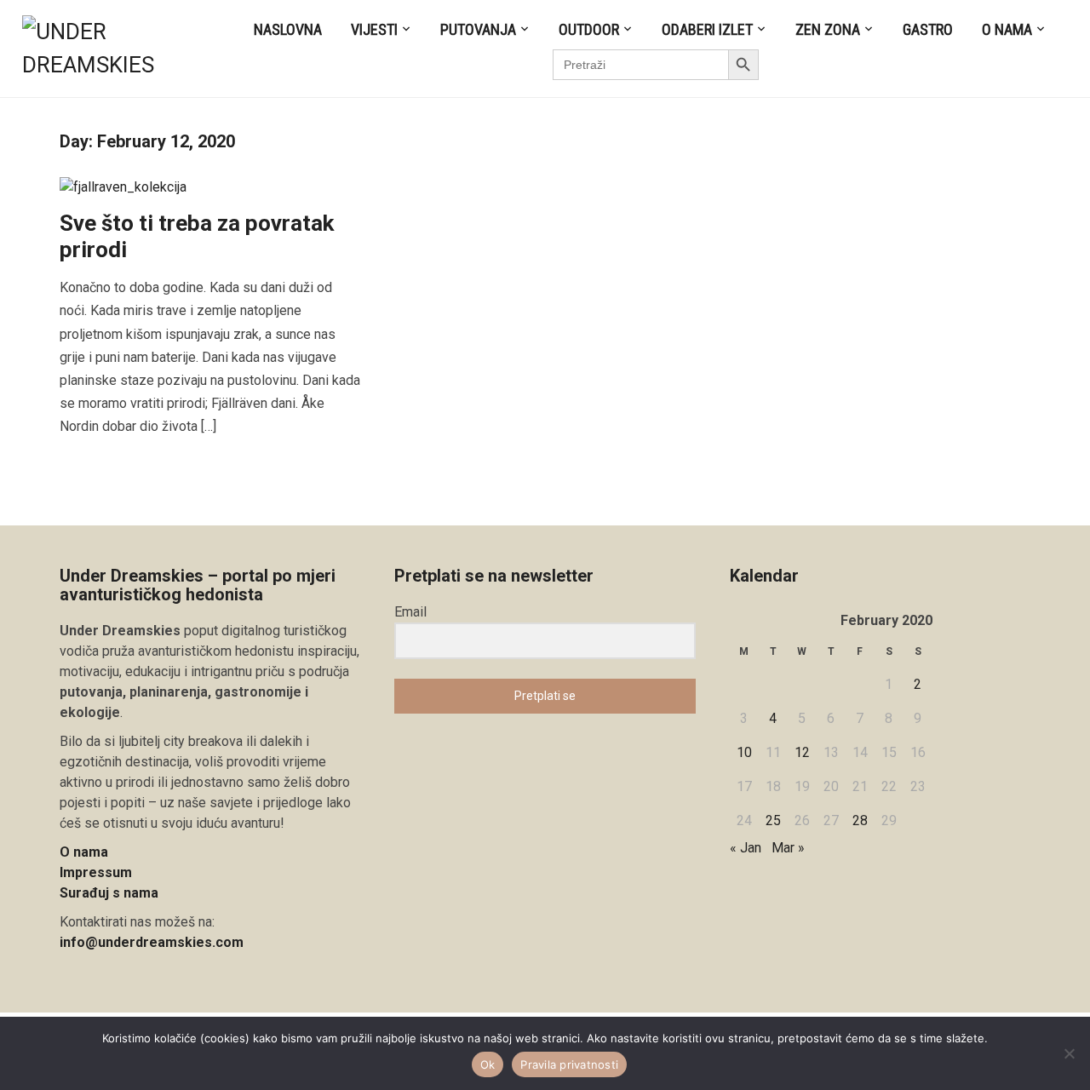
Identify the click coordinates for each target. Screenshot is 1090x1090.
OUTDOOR (589, 29)
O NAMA (1007, 29)
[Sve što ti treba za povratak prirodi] (123, 186)
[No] (1068, 1053)
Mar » (788, 848)
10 (744, 752)
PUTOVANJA (478, 29)
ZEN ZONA (827, 29)
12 (802, 752)
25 (773, 820)
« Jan (745, 848)
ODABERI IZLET (707, 29)
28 (860, 820)
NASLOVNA (288, 29)
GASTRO (928, 29)
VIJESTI (374, 29)
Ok (488, 1064)
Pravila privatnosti (569, 1064)
